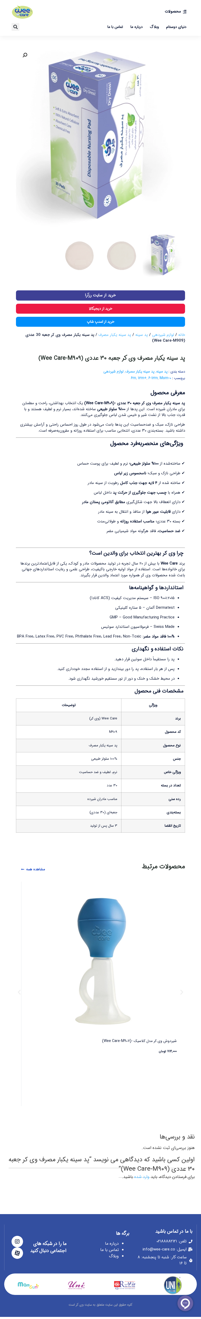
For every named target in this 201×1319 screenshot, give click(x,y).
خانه (181, 335)
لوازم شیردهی (163, 335)
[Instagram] (17, 1241)
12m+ (142, 378)
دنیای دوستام (176, 27)
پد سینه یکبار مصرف (114, 335)
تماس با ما (115, 27)
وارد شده (141, 1177)
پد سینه (141, 335)
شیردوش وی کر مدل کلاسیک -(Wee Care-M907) (139, 1041)
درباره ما (136, 27)
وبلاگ (154, 27)
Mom (164, 378)
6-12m (153, 378)
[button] (15, 27)
